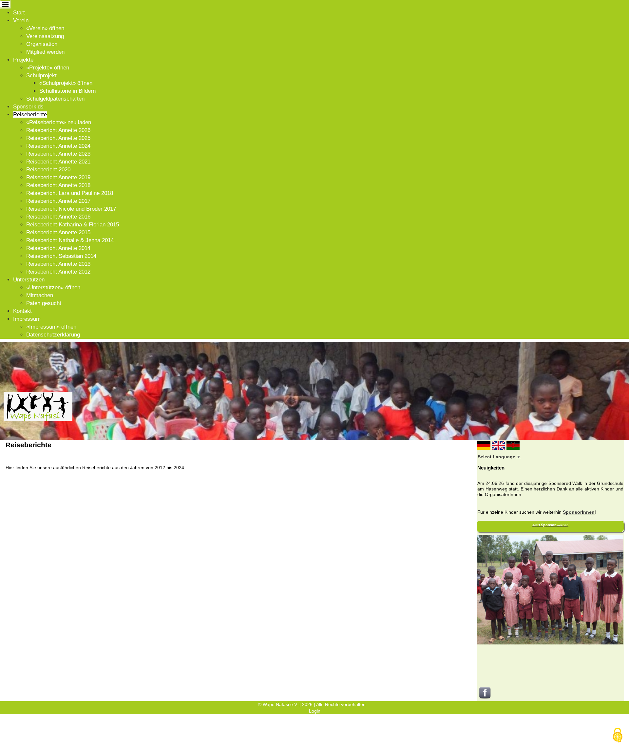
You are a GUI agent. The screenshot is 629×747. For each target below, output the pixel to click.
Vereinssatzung (45, 36)
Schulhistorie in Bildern (67, 91)
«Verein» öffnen (45, 28)
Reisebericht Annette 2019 (58, 177)
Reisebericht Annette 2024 (58, 146)
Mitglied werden (45, 52)
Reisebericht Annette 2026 (58, 130)
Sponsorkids (28, 107)
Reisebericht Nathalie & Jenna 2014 (70, 240)
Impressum (27, 319)
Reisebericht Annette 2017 (58, 201)
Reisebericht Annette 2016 (58, 217)
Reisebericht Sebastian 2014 (61, 256)
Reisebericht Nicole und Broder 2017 (71, 209)
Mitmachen (39, 295)
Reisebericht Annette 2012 (58, 272)
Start (19, 13)
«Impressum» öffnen (51, 327)
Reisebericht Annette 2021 (58, 162)
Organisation (41, 44)
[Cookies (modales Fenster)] (617, 735)
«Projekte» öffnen (47, 68)
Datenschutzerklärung (53, 335)
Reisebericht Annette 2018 (58, 185)
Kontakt (22, 311)
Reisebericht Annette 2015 (58, 232)
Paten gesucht (43, 303)
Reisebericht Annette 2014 (58, 248)
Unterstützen (29, 280)
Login (314, 711)
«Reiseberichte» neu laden (58, 122)
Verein (21, 20)
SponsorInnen (579, 512)
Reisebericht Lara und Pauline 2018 (69, 193)
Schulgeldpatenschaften (55, 99)
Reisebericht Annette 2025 (58, 138)
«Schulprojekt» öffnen (65, 83)
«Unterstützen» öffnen (53, 287)
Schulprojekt (41, 75)
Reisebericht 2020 (48, 169)
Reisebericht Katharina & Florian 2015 (72, 224)
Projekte (23, 60)
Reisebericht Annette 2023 (58, 154)
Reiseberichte (30, 114)
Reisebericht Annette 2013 (58, 264)
